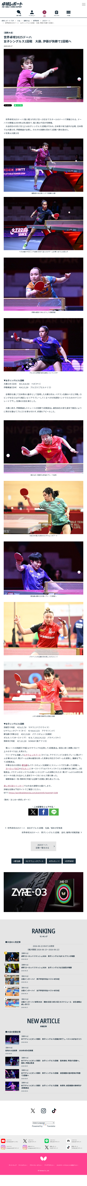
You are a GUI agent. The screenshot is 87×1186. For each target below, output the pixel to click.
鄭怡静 (25, 765)
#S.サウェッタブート (35, 861)
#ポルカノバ (54, 861)
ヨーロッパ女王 (12, 768)
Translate (51, 1126)
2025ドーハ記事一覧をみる (42, 846)
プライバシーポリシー (36, 1165)
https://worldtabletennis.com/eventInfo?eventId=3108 (33, 792)
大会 (18, 21)
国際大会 (27, 21)
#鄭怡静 (16, 861)
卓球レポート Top (8, 21)
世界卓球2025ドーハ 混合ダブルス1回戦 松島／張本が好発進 (34, 827)
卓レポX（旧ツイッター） (14, 785)
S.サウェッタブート (32, 754)
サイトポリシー (23, 1165)
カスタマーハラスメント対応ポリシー (67, 1165)
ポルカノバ (25, 768)
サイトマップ (12, 1165)
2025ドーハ (46, 21)
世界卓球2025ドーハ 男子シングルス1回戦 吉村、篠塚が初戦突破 (51, 832)
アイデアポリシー (49, 1165)
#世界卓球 (69, 861)
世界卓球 (36, 21)
